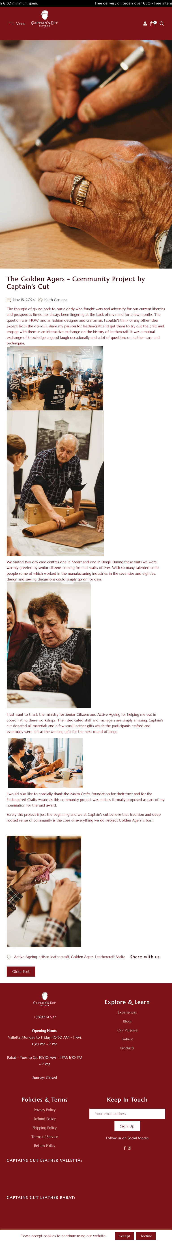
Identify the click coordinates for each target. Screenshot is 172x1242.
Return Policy (44, 1145)
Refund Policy (45, 1118)
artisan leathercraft (54, 956)
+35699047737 (45, 1017)
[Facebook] (125, 1148)
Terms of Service (44, 1136)
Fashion (127, 1039)
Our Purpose (127, 1030)
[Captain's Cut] (45, 19)
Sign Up (127, 1126)
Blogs (127, 1021)
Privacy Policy (45, 1110)
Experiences (127, 1012)
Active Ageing (25, 956)
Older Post (21, 971)
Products (127, 1048)
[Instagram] (129, 1148)
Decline (146, 1236)
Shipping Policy (45, 1127)
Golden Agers (82, 956)
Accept (124, 1236)
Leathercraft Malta (110, 956)
